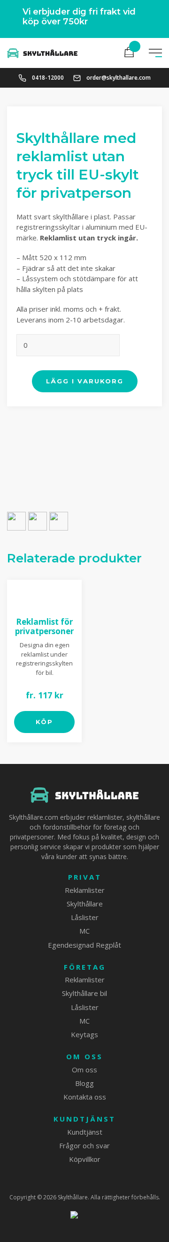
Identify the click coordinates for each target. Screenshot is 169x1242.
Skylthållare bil (84, 993)
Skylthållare (85, 903)
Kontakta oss (84, 1096)
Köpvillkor (84, 1159)
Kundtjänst (84, 1119)
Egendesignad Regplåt (84, 945)
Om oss (84, 1057)
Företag (85, 967)
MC (84, 930)
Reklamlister (85, 890)
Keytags (84, 1034)
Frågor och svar (84, 1145)
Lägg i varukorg (84, 381)
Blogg (84, 1083)
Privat (84, 877)
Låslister (85, 917)
